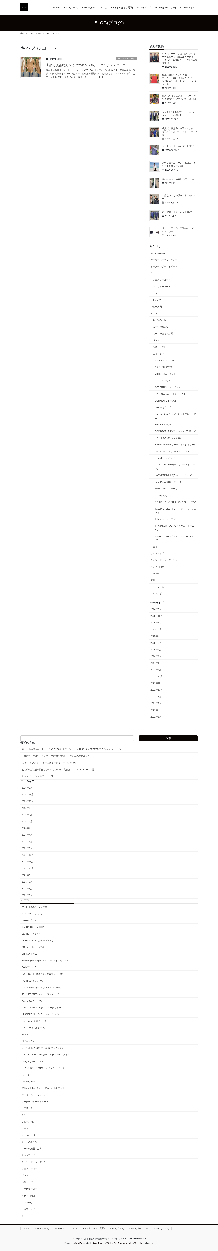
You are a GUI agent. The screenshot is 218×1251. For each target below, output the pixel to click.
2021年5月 (155, 710)
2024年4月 (155, 656)
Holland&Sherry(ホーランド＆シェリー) (175, 444)
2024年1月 (155, 663)
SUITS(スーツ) (41, 1228)
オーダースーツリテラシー (163, 259)
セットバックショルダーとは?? (178, 146)
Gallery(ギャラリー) (139, 1228)
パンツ (156, 340)
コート (153, 273)
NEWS (156, 573)
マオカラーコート (162, 286)
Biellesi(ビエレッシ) (165, 373)
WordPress (80, 1243)
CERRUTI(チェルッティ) (167, 387)
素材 (152, 580)
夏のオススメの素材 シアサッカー (179, 179)
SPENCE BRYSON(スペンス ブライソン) (175, 502)
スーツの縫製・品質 (163, 333)
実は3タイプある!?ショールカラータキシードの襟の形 (49, 762)
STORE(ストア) (161, 1228)
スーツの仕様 (159, 320)
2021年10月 (156, 690)
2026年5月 (155, 609)
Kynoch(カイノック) (165, 458)
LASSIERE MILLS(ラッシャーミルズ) (173, 475)
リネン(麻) (158, 593)
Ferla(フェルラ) (163, 424)
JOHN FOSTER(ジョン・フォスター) (173, 451)
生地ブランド (159, 353)
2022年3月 (155, 669)
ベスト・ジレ (159, 347)
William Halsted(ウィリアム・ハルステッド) (175, 538)
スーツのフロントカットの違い (177, 212)
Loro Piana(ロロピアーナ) (168, 482)
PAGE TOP (210, 1211)
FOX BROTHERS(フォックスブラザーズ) (175, 431)
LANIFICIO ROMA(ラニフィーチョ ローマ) (175, 466)
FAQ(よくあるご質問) (94, 1228)
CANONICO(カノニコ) (166, 380)
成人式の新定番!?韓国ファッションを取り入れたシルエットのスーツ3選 (180, 131)
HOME (26, 1228)
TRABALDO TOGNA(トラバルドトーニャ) (174, 528)
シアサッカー (159, 587)
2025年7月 (155, 636)
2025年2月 (155, 649)
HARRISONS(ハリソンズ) (168, 438)
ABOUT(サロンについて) (66, 1228)
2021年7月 (155, 703)
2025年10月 (156, 622)
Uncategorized (157, 253)
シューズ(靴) (156, 306)
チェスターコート (126, 58)
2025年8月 (155, 629)
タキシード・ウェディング (163, 560)
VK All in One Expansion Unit (118, 1243)
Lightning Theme (96, 1243)
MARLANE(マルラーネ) (166, 488)
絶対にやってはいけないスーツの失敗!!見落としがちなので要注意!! (55, 756)
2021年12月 (156, 676)
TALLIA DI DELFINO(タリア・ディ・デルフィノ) (175, 510)
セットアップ (157, 553)
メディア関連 (157, 567)
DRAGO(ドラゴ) (163, 407)
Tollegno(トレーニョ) (165, 519)
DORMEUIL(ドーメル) (166, 400)
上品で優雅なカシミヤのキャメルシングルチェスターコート (89, 65)
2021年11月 (156, 683)
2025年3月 (155, 643)
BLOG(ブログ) (116, 1228)
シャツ (153, 293)
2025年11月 (156, 616)
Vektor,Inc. (138, 1243)
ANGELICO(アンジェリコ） (169, 360)
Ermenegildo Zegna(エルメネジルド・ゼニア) (175, 416)
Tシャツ (157, 300)
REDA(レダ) (161, 495)
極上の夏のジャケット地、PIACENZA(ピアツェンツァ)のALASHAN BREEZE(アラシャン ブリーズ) (71, 749)
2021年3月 (155, 716)
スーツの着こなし (162, 326)
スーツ (153, 313)
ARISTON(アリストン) (166, 367)
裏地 (155, 546)
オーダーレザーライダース (163, 266)
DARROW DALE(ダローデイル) (170, 394)
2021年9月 (155, 696)
